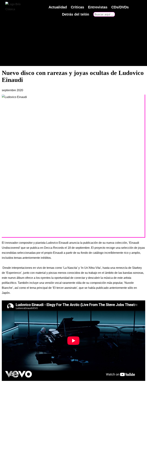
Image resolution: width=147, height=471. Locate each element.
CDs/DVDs (120, 7)
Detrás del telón (75, 14)
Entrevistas (97, 7)
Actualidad (58, 7)
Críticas (77, 7)
